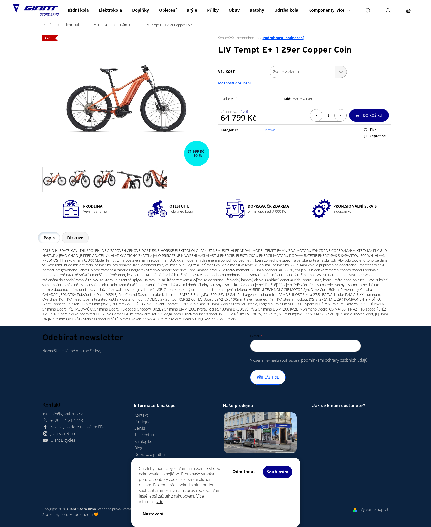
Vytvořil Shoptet (374, 509)
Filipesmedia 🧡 (84, 514)
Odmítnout (243, 471)
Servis (139, 428)
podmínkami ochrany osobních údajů (334, 360)
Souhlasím (277, 472)
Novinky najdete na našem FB (76, 427)
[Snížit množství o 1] (316, 115)
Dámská (269, 130)
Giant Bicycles (62, 440)
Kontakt (141, 415)
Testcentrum (145, 435)
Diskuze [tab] (75, 238)
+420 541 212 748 (66, 420)
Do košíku (372, 115)
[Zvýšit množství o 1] (340, 115)
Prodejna (142, 421)
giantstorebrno (63, 433)
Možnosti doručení (234, 83)
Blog (138, 448)
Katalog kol (143, 441)
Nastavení (153, 514)
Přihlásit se (268, 377)
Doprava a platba (149, 454)
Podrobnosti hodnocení (283, 37)
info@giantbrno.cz (66, 414)
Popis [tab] (49, 238)
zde (160, 501)
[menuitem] (78, 10)
